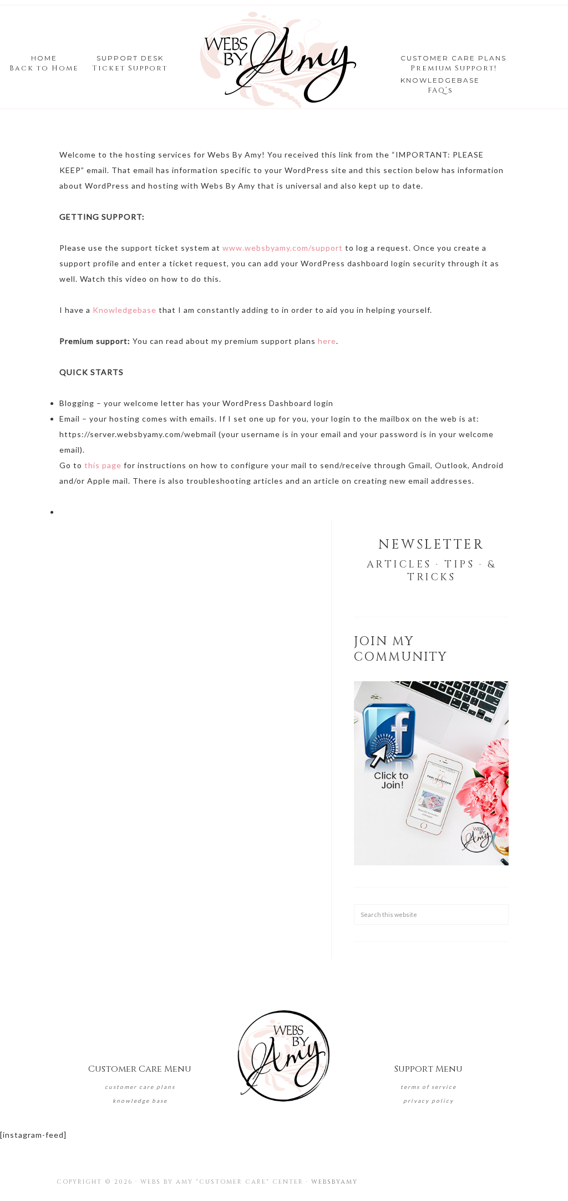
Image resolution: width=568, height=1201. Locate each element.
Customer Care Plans (140, 1086)
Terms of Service (428, 1086)
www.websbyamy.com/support (282, 247)
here (327, 341)
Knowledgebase (124, 310)
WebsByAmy (334, 1182)
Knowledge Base (140, 1100)
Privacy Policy (428, 1100)
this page (102, 465)
